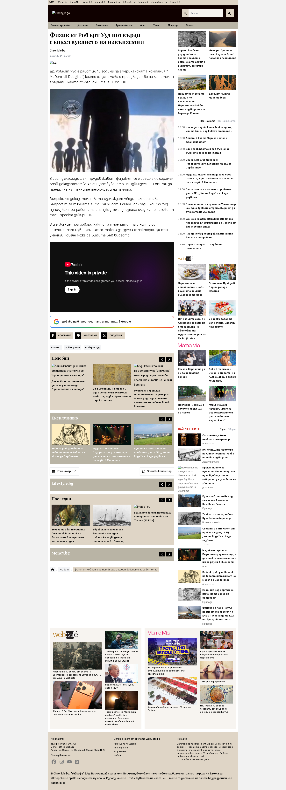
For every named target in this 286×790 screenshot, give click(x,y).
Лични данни (121, 747)
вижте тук (197, 756)
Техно (156, 25)
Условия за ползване (125, 743)
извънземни (73, 347)
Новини (118, 755)
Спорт (190, 25)
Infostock (143, 2)
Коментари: (66, 471)
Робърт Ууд (92, 347)
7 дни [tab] (223, 429)
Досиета (82, 25)
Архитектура (124, 25)
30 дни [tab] (232, 429)
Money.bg (100, 2)
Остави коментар (159, 471)
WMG (51, 2)
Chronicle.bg (58, 50)
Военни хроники (60, 25)
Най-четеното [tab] (226, 121)
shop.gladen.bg (159, 2)
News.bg (87, 2)
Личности (102, 25)
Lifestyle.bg (129, 2)
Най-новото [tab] (207, 121)
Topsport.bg (114, 2)
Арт (142, 25)
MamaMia (75, 2)
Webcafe (62, 2)
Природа (173, 25)
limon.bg (175, 2)
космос (55, 347)
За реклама (120, 751)
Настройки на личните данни (193, 759)
